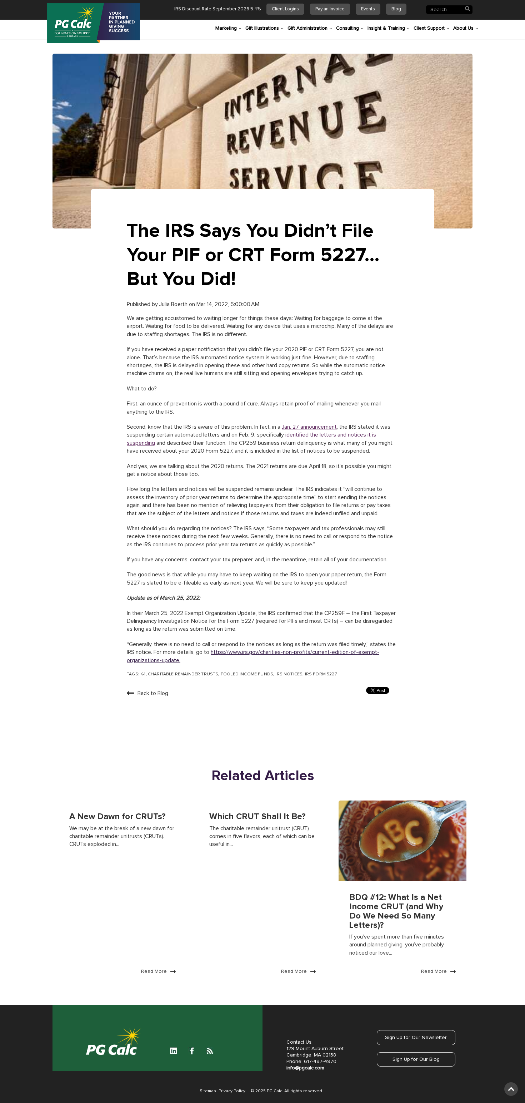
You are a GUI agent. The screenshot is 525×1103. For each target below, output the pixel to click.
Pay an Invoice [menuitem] (330, 9)
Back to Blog (153, 693)
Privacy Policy (232, 1091)
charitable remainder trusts (183, 674)
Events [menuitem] (368, 9)
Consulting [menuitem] (347, 28)
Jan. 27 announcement (309, 427)
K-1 (143, 674)
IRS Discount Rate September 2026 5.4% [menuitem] (217, 9)
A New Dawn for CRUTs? (117, 816)
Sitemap (208, 1091)
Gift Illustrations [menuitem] (262, 28)
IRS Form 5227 (321, 674)
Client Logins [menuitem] (285, 9)
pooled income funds (247, 674)
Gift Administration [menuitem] (308, 28)
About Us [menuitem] (463, 28)
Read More (154, 971)
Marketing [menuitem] (226, 28)
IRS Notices (288, 674)
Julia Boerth (174, 304)
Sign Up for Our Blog (416, 1059)
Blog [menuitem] (396, 9)
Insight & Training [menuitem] (386, 28)
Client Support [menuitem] (429, 28)
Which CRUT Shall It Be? (257, 816)
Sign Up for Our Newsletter (416, 1037)
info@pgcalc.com (305, 1067)
